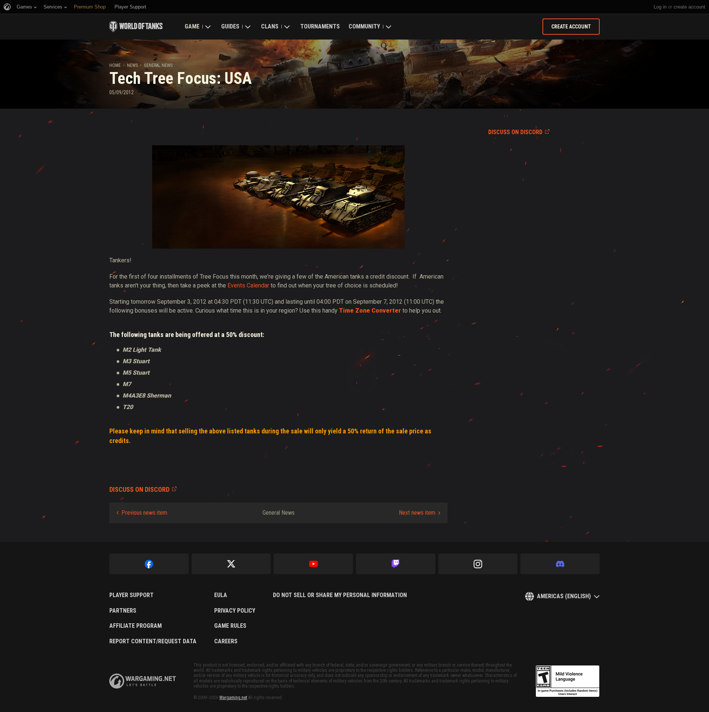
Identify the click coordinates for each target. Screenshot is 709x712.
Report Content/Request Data (152, 641)
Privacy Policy (234, 610)
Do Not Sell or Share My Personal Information (340, 595)
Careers (225, 641)
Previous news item (144, 512)
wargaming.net (142, 681)
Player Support (131, 595)
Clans (269, 26)
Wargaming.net (233, 697)
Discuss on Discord (515, 132)
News (132, 65)
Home (115, 65)
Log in (660, 7)
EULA (220, 595)
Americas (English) (564, 596)
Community (364, 26)
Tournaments (320, 26)
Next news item (417, 512)
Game (192, 26)
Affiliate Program (135, 626)
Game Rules (230, 626)
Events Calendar (248, 285)
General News (158, 65)
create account (689, 7)
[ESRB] (567, 681)
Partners (122, 610)
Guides (230, 26)
